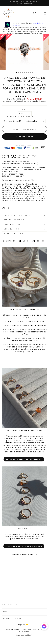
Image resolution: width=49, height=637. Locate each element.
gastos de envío (12, 101)
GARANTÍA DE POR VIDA (15, 220)
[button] (21, 96)
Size (24, 109)
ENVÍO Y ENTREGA (12, 224)
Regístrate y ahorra (12, 619)
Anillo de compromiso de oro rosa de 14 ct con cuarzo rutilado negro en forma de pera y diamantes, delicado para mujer (24, 32)
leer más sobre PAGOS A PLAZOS (24, 546)
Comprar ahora (24, 137)
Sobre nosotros (10, 605)
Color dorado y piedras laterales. (24, 116)
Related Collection (14, 234)
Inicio (5, 28)
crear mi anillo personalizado (24, 459)
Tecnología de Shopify (24, 635)
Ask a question (11, 229)
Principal (7, 612)
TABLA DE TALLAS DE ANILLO (17, 215)
